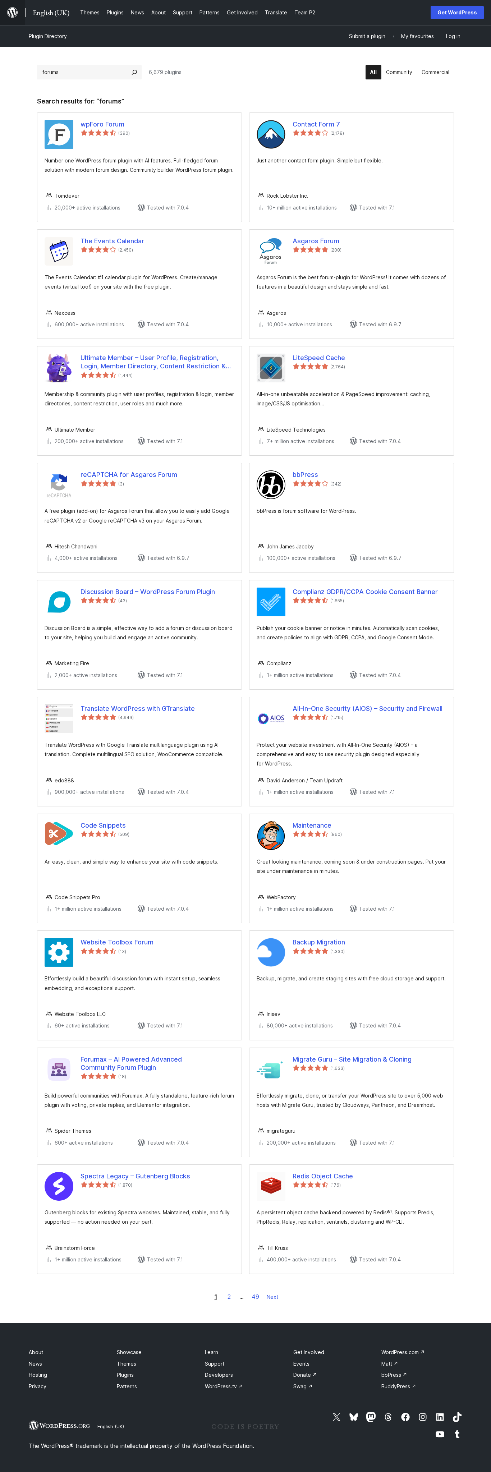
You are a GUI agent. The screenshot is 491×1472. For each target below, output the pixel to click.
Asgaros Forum (316, 241)
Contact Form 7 (316, 124)
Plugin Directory (48, 36)
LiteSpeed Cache (319, 358)
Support (214, 1364)
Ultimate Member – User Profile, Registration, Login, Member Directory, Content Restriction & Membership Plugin (153, 362)
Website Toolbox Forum (117, 942)
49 (255, 1296)
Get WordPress (457, 12)
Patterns (127, 1386)
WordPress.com (403, 1352)
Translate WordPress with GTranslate (138, 708)
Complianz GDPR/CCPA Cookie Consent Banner (365, 591)
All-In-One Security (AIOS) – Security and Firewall (367, 708)
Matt (389, 1364)
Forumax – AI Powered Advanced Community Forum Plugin (131, 1063)
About (36, 1352)
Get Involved (308, 1352)
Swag (303, 1386)
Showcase (129, 1352)
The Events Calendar (112, 241)
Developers (219, 1375)
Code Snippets (103, 825)
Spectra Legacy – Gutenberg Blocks (135, 1176)
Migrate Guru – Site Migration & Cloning (352, 1059)
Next (272, 1297)
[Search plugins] (134, 72)
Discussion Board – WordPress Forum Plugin (148, 591)
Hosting (38, 1375)
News (35, 1364)
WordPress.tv (224, 1386)
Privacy (37, 1386)
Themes (126, 1364)
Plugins (125, 1375)
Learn (211, 1352)
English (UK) (110, 1426)
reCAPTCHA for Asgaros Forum (129, 474)
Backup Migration (319, 942)
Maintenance (312, 825)
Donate (305, 1375)
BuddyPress (398, 1386)
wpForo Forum (102, 124)
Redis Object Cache (323, 1176)
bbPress (305, 474)
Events (301, 1364)
